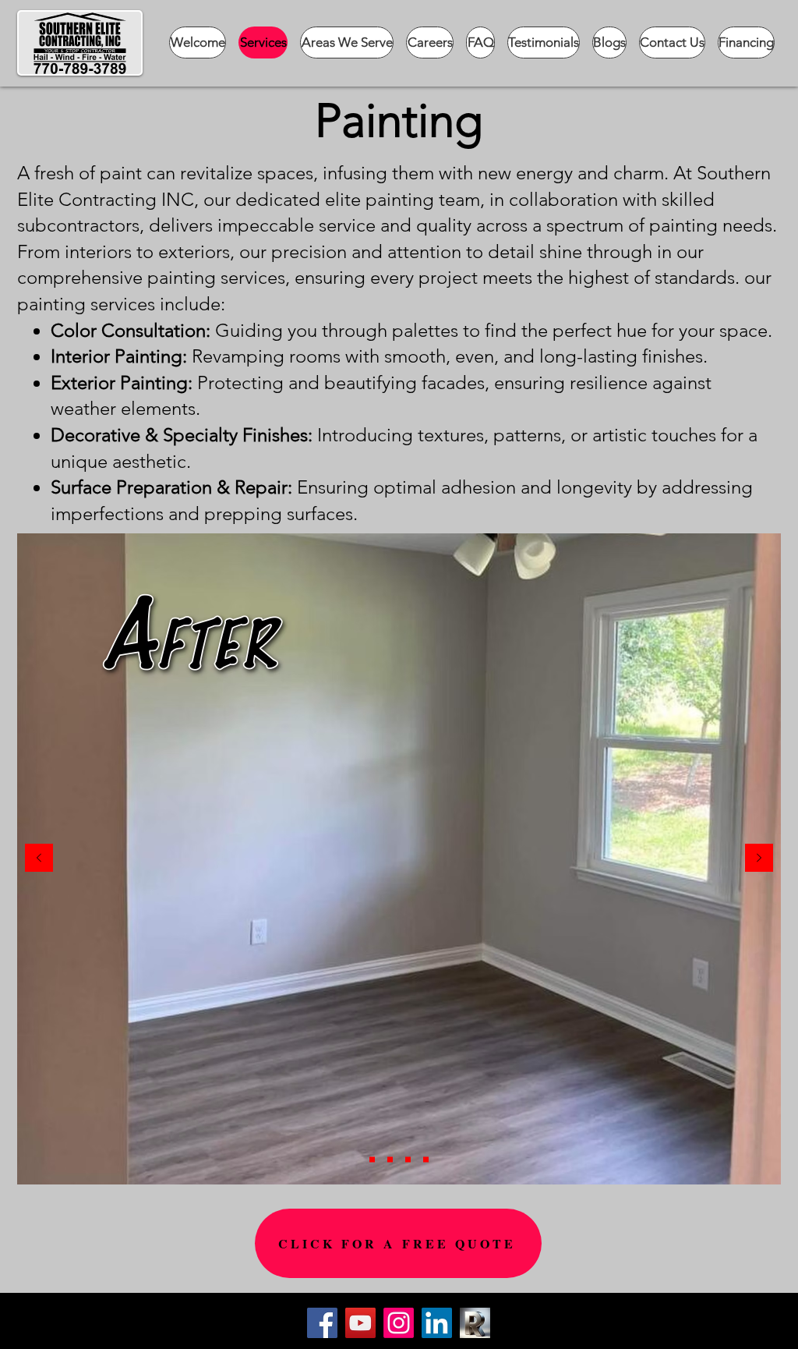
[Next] (759, 859)
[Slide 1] (372, 1160)
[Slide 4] (426, 1160)
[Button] (583, 1330)
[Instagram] (398, 1323)
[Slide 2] (390, 1160)
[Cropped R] (475, 1323)
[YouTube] (360, 1323)
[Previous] (39, 859)
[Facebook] (322, 1323)
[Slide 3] (408, 1160)
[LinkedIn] (437, 1323)
